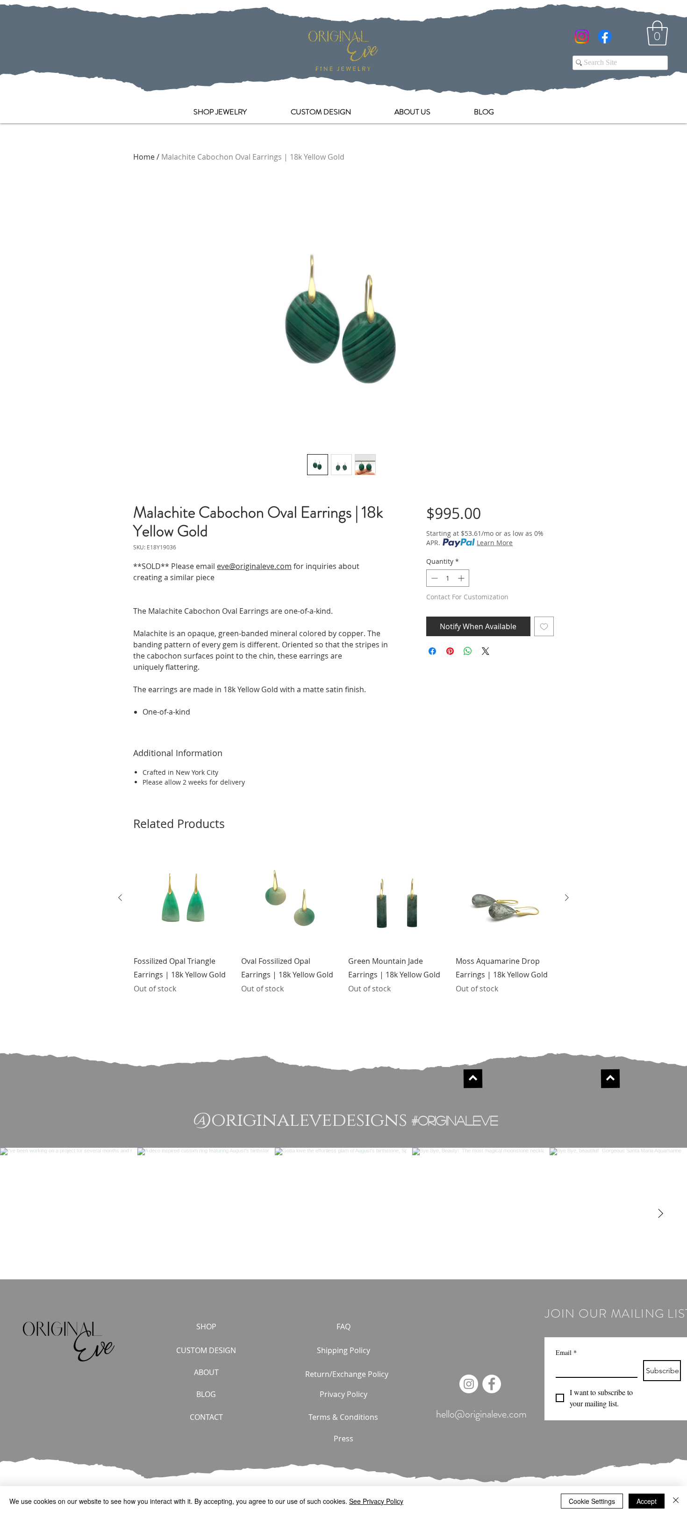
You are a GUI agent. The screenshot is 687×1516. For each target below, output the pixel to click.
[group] (343, 928)
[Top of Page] (473, 1078)
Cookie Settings (592, 1501)
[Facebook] (604, 36)
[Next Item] (660, 1213)
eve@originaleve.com (254, 566)
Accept (647, 1501)
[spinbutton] (447, 578)
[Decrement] (433, 578)
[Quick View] (183, 898)
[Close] (675, 1501)
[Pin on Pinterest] (450, 651)
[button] (657, 33)
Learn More (495, 542)
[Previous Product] (120, 897)
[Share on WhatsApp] (467, 651)
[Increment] (462, 578)
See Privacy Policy (376, 1501)
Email (566, 1352)
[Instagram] (581, 36)
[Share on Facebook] (432, 651)
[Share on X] (485, 651)
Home (144, 157)
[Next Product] (566, 897)
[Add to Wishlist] (544, 626)
